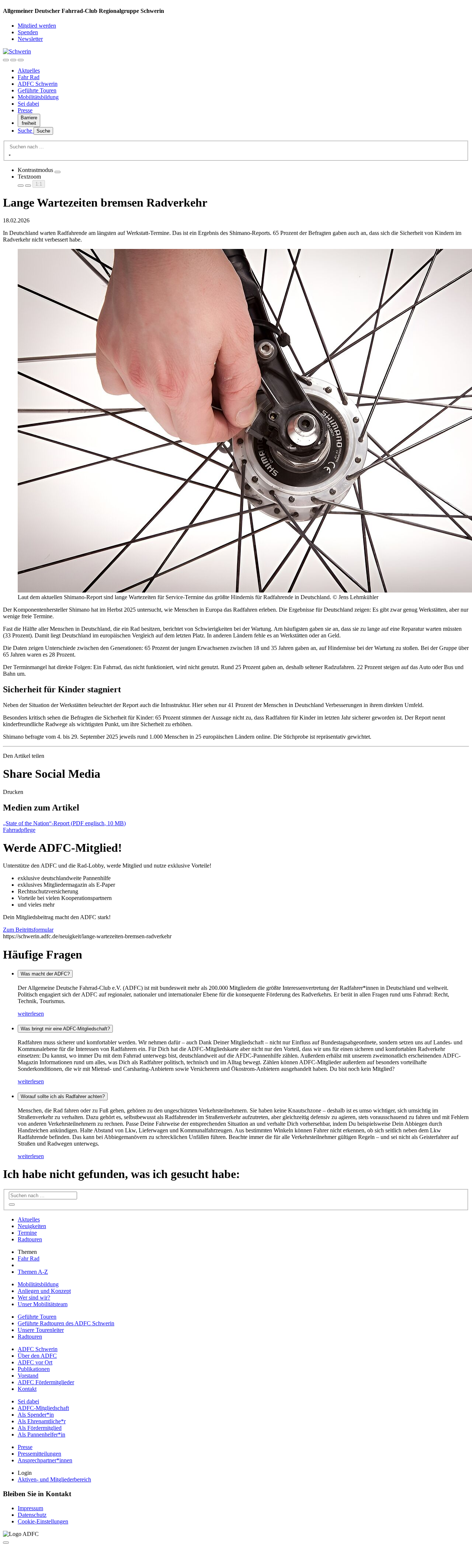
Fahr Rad (28, 77)
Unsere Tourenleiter (41, 1330)
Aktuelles (29, 70)
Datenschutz (32, 1515)
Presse (25, 110)
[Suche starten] (9, 155)
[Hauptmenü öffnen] (21, 60)
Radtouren (30, 1239)
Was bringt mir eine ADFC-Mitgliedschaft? (65, 1028)
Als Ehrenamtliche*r (42, 1421)
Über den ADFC (37, 1356)
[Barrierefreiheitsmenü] (6, 60)
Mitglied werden (37, 25)
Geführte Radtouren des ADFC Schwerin (66, 1323)
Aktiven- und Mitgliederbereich (54, 1479)
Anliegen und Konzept (44, 1291)
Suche (26, 130)
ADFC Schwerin (38, 84)
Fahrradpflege (19, 830)
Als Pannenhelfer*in (41, 1434)
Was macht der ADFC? (45, 974)
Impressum (30, 1508)
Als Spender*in (36, 1414)
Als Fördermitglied (40, 1428)
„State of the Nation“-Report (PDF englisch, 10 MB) (64, 823)
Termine (27, 1233)
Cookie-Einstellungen (43, 1521)
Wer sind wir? (34, 1297)
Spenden (28, 32)
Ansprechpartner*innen (45, 1460)
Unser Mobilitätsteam (42, 1304)
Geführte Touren (37, 90)
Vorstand (28, 1375)
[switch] (57, 172)
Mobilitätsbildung (38, 97)
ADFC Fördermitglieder (46, 1382)
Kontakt (27, 1389)
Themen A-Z (33, 1272)
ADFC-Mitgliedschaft (43, 1408)
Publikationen (34, 1369)
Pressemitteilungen (39, 1454)
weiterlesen (31, 1013)
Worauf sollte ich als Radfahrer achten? (63, 1096)
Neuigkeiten (32, 1226)
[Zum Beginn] (6, 1542)
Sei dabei (28, 104)
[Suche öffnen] (13, 60)
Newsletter (30, 39)
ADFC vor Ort (35, 1362)
